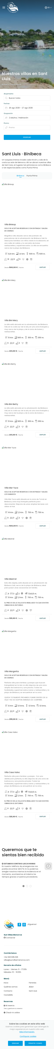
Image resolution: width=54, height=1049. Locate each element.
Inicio (6, 983)
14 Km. (11, 512)
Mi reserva (9, 1005)
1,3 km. (20, 597)
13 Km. (10, 337)
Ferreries (32, 983)
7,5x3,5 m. (32, 593)
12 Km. (10, 706)
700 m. (31, 597)
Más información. (27, 1032)
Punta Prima (15, 84)
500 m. (32, 254)
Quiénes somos (10, 987)
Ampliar (42, 267)
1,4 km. (22, 254)
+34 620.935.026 (11, 957)
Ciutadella (8, 995)
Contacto (8, 991)
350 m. (31, 337)
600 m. (21, 337)
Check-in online (12, 1012)
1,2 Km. (21, 512)
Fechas (7, 103)
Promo (6, 123)
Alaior (31, 987)
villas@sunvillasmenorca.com (17, 960)
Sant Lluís (33, 991)
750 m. (31, 512)
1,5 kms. (21, 706)
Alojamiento (8, 94)
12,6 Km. (11, 254)
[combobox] (27, 107)
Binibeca (5, 84)
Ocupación (8, 113)
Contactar (10, 937)
